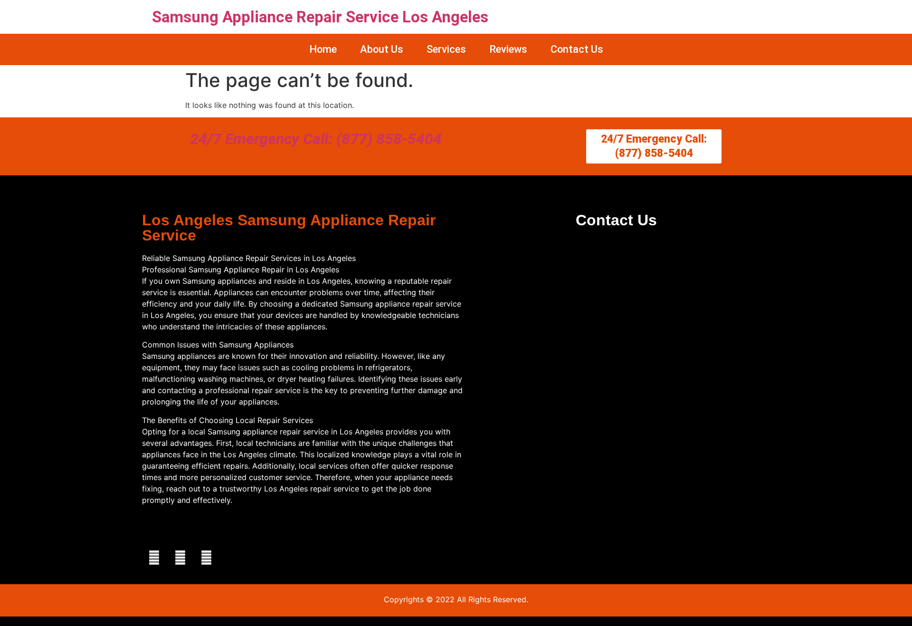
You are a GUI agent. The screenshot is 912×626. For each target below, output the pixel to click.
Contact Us (577, 49)
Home (323, 49)
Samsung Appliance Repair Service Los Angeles (320, 17)
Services (446, 49)
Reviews (508, 49)
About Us (381, 49)
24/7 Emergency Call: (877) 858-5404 (316, 139)
